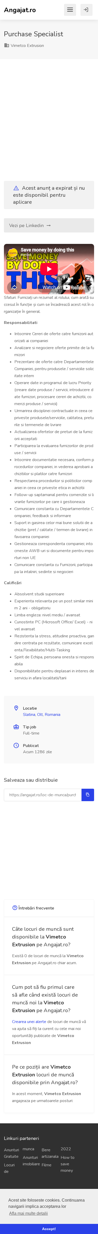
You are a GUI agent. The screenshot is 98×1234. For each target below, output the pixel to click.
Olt (40, 714)
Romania (52, 714)
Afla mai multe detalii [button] (28, 1213)
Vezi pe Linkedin (27, 225)
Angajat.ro (20, 10)
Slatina (29, 714)
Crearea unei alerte (29, 1022)
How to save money (67, 1164)
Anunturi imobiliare (30, 1161)
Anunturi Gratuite (11, 1153)
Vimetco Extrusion (27, 45)
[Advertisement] (49, 115)
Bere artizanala (49, 1153)
